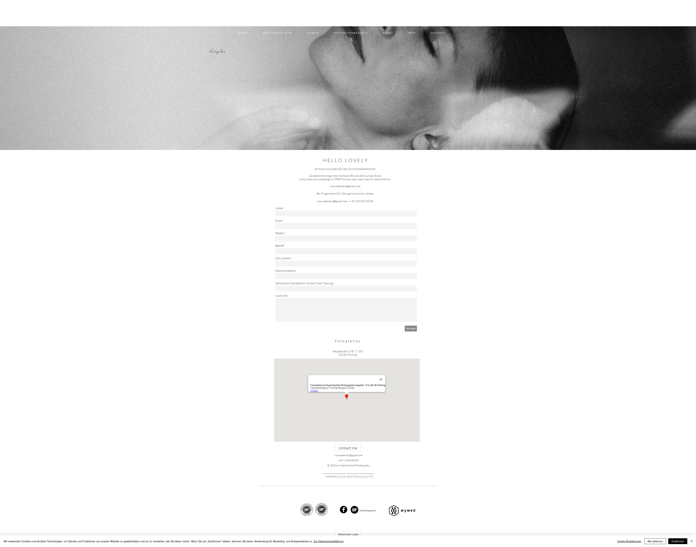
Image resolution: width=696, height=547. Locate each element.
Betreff (279, 245)
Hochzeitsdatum (285, 270)
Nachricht (281, 295)
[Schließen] (691, 541)
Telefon (279, 233)
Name (279, 208)
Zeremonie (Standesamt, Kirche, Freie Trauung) (304, 283)
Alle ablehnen (655, 541)
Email (278, 220)
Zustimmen (677, 541)
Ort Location (283, 258)
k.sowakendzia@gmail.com (345, 186)
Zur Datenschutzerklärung (328, 541)
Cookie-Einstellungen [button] (629, 541)
